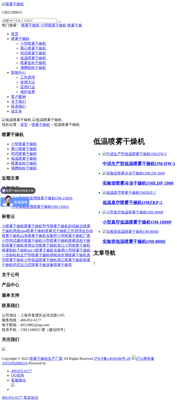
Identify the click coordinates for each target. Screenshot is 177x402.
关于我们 (18, 101)
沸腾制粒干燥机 (33, 68)
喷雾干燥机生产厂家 (46, 359)
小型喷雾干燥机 (53, 25)
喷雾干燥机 (30, 25)
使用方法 (27, 82)
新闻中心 (18, 72)
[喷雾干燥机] (13, 4)
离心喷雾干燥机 (33, 48)
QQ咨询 (17, 375)
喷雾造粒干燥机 (33, 63)
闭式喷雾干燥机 (33, 53)
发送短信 (31, 397)
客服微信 (18, 380)
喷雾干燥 (74, 25)
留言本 (16, 111)
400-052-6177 (21, 371)
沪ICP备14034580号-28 (112, 359)
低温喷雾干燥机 (33, 58)
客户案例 (18, 97)
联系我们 (18, 106)
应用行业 (27, 87)
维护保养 (27, 92)
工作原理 (27, 77)
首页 (14, 34)
